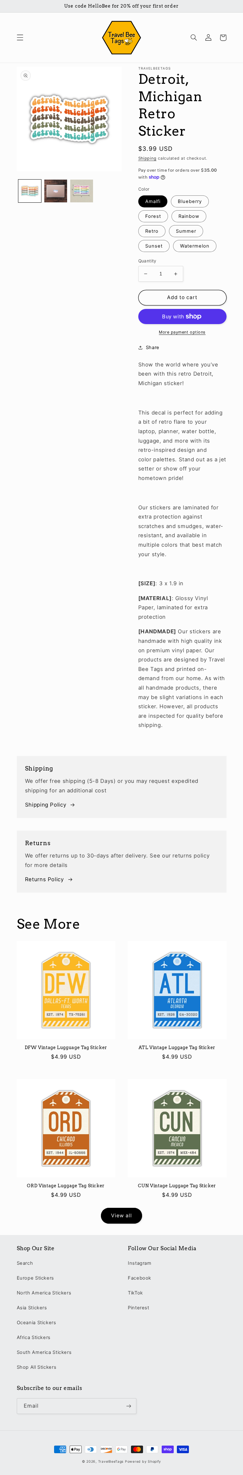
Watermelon (195, 246)
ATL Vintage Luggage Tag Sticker (177, 1047)
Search (25, 1263)
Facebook (139, 1278)
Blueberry (190, 201)
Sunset (154, 246)
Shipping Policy (45, 805)
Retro (152, 231)
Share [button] (152, 347)
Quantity (147, 260)
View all (121, 1216)
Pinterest (138, 1308)
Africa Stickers (34, 1337)
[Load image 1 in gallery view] (29, 191)
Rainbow (188, 216)
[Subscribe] (128, 1406)
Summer (186, 231)
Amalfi (152, 201)
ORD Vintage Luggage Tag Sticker (66, 1185)
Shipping (147, 158)
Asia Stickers (32, 1308)
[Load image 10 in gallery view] (81, 191)
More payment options (182, 332)
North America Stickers (44, 1293)
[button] (20, 37)
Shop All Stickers (37, 1367)
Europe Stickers (35, 1278)
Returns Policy (44, 879)
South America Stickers (44, 1352)
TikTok (135, 1293)
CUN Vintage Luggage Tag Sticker (177, 1185)
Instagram (140, 1263)
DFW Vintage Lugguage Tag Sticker (66, 1047)
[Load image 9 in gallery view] (55, 191)
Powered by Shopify (143, 1462)
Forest (153, 216)
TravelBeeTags (111, 1462)
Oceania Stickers (36, 1322)
